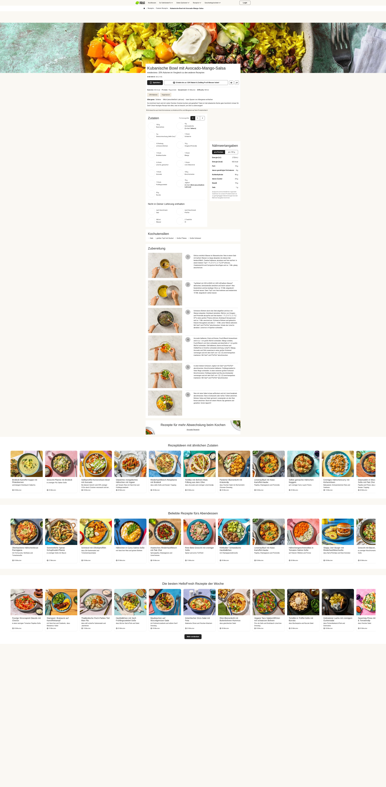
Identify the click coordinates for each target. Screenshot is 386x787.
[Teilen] (237, 82)
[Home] (144, 8)
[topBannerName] (193, 17)
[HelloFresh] (140, 2)
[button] (176, 118)
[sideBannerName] (225, 126)
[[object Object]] (231, 82)
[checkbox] (148, 77)
